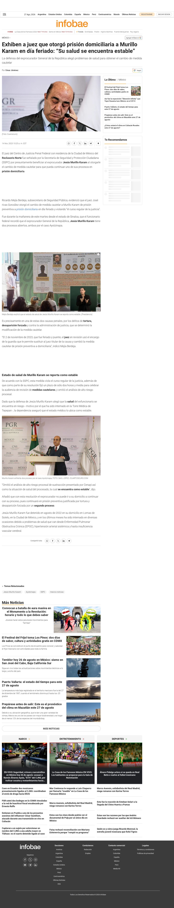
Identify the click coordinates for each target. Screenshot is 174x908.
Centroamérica (104, 14)
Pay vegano (134, 32)
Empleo (88, 853)
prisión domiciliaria (27, 209)
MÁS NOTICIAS (51, 728)
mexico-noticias (57, 592)
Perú (94, 14)
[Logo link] (72, 23)
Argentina (42, 14)
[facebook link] (25, 860)
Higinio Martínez (107, 32)
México (86, 14)
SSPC (43, 592)
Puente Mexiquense (121, 32)
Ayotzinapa (31, 592)
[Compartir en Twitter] (79, 143)
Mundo (117, 14)
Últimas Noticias (129, 14)
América (59, 849)
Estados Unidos (55, 14)
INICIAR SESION (164, 14)
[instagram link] (35, 860)
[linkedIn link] (35, 865)
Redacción (88, 849)
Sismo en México (60, 32)
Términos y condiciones (145, 849)
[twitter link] (30, 860)
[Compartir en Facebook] (74, 143)
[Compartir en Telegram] (90, 143)
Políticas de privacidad (145, 853)
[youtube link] (25, 865)
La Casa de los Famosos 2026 (31, 32)
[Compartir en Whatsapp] (68, 143)
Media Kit (116, 869)
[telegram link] (30, 865)
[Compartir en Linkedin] (85, 143)
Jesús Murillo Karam (12, 592)
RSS (59, 884)
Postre (96, 32)
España (78, 14)
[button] (4, 14)
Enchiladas (89, 32)
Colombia (68, 14)
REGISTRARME (146, 14)
